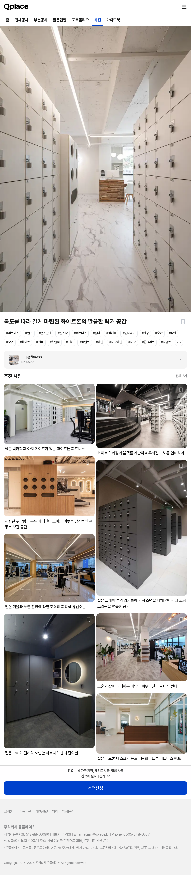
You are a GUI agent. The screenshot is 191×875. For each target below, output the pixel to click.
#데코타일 (115, 342)
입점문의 (68, 811)
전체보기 (181, 376)
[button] (184, 7)
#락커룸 (111, 333)
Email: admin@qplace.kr (91, 834)
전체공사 (21, 20)
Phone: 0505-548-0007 (131, 834)
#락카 (172, 333)
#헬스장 (62, 333)
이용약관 (25, 811)
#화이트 (25, 342)
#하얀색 (54, 342)
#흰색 (39, 342)
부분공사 (40, 20)
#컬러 (69, 342)
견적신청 (95, 788)
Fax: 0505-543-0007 (20, 841)
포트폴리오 (80, 20)
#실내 (96, 333)
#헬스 (28, 333)
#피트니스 (12, 333)
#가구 (145, 333)
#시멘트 (166, 342)
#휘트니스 (80, 333)
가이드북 (113, 20)
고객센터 (9, 811)
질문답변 (59, 20)
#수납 (158, 333)
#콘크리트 (148, 342)
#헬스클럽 (45, 333)
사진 (97, 20)
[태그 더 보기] (179, 342)
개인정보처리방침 (46, 811)
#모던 (9, 342)
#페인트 (84, 342)
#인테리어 (129, 333)
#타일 (99, 342)
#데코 (132, 342)
